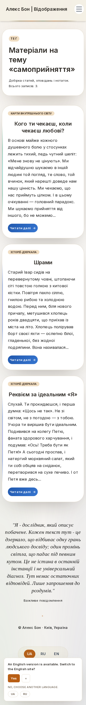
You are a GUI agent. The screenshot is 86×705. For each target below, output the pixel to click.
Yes (14, 678)
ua (13, 694)
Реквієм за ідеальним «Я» (43, 394)
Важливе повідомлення (43, 600)
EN (56, 654)
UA (29, 654)
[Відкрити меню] (79, 9)
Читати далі (23, 228)
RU (43, 654)
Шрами (43, 262)
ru (25, 694)
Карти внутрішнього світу (31, 113)
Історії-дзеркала (24, 252)
